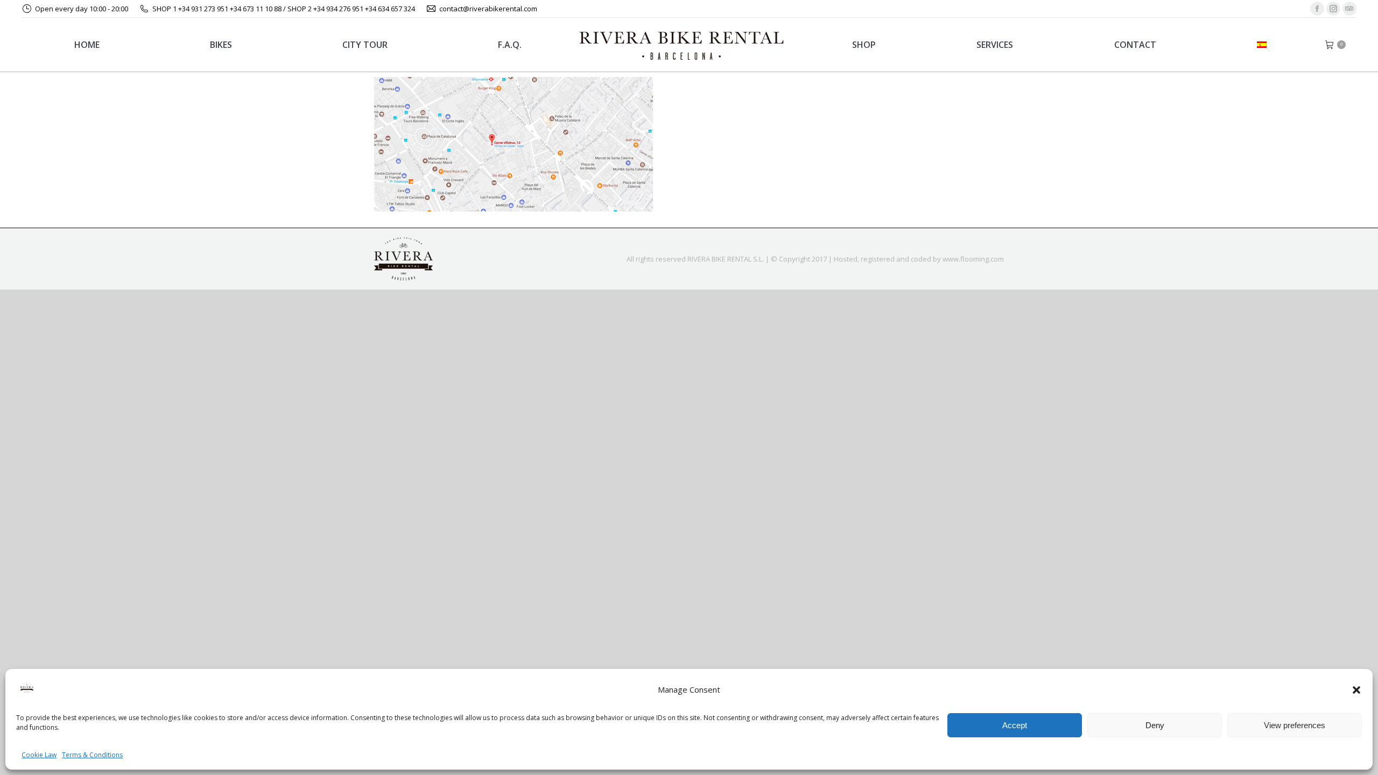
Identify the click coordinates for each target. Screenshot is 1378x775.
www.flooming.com (973, 259)
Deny (1154, 725)
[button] (1356, 690)
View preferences (1294, 725)
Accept (1014, 725)
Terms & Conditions (92, 754)
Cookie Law (39, 754)
